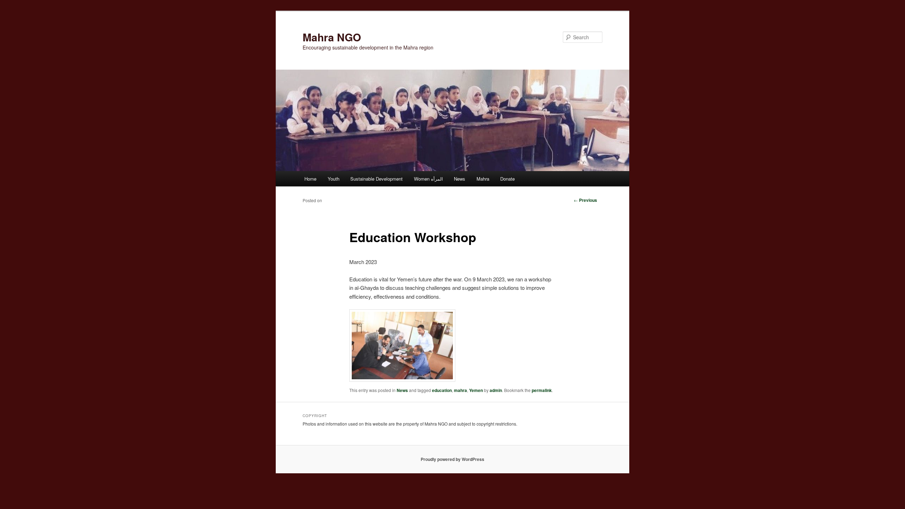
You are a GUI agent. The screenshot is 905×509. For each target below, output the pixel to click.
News (459, 178)
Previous (585, 200)
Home (310, 178)
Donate (507, 178)
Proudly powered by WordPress (452, 459)
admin (496, 390)
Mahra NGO (332, 37)
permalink (542, 390)
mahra (460, 390)
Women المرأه (428, 178)
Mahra (483, 178)
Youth (333, 178)
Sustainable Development (376, 178)
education (442, 390)
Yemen (476, 390)
